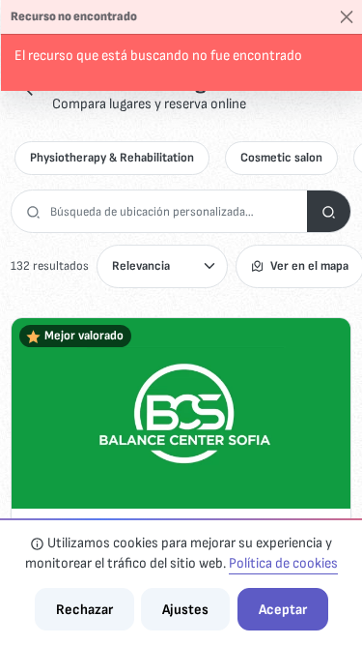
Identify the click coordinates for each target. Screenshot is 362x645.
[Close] (347, 17)
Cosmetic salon (281, 157)
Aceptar (283, 610)
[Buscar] (328, 211)
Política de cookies (283, 563)
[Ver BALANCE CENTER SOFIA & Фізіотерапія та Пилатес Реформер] (181, 413)
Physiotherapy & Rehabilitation (112, 157)
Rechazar (84, 610)
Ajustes (185, 610)
